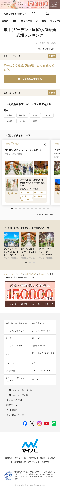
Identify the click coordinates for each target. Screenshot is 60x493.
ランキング (43, 274)
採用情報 (45, 462)
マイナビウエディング (13, 274)
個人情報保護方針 (18, 462)
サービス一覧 (20, 457)
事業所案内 (33, 457)
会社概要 (9, 457)
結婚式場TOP (30, 274)
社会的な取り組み (47, 457)
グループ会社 (33, 462)
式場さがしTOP (9, 20)
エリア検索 (26, 20)
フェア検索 (41, 20)
